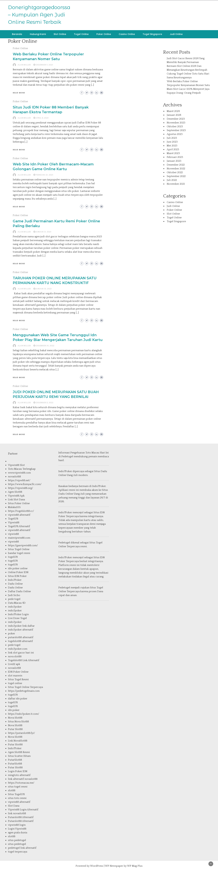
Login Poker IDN (17, 771)
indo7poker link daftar (21, 625)
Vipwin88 (13, 522)
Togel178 (13, 518)
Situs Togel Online (18, 549)
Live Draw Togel (17, 618)
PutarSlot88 (15, 759)
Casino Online (127, 34)
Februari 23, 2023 (44, 175)
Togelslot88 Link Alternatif (23, 660)
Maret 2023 (173, 153)
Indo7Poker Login (18, 614)
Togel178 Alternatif (19, 526)
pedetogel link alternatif (22, 847)
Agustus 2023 (175, 134)
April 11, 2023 (42, 118)
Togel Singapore (152, 34)
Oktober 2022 (175, 172)
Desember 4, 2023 (44, 65)
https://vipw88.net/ (19, 480)
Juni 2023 (172, 141)
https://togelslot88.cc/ (21, 511)
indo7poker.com (17, 648)
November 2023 (176, 122)
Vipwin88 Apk (16, 495)
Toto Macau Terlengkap (22, 468)
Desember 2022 (176, 164)
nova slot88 (15, 656)
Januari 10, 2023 (44, 289)
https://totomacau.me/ (21, 782)
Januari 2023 (174, 160)
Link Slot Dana (16, 499)
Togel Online (81, 34)
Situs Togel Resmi (18, 679)
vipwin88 (13, 534)
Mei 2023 (172, 145)
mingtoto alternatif (19, 775)
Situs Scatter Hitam (19, 756)
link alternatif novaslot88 (23, 779)
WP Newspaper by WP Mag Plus (124, 865)
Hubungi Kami (38, 34)
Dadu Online (15, 583)
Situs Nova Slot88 (18, 721)
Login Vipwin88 (17, 828)
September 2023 (176, 130)
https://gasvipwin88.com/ (23, 545)
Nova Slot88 (15, 717)
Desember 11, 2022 (44, 403)
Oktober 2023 (175, 126)
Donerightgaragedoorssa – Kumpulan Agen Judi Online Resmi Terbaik (39, 14)
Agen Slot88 (15, 491)
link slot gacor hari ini (21, 652)
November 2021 (176, 183)
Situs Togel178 (16, 794)
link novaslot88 (17, 813)
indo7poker (15, 606)
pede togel (14, 599)
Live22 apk (14, 664)
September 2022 (176, 176)
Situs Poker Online (19, 503)
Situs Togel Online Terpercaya (25, 687)
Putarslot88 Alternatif (21, 817)
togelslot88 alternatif (20, 641)
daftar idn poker (17, 698)
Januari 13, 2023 (43, 232)
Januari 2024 (174, 115)
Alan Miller (24, 65)
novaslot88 (14, 476)
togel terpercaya (17, 851)
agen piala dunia (17, 832)
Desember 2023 (176, 118)
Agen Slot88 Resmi (19, 752)
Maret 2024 (173, 111)
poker (11, 633)
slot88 (11, 790)
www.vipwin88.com (19, 472)
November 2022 (176, 168)
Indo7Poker (15, 579)
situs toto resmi (17, 798)
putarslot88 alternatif (20, 637)
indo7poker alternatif (20, 629)
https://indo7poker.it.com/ (23, 713)
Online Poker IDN (18, 572)
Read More (19, 93)
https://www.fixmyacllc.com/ (24, 484)
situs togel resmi (17, 786)
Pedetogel (67, 456)
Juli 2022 (172, 180)
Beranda (17, 34)
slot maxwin (15, 675)
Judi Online (176, 34)
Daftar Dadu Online (19, 591)
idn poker (13, 710)
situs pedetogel (17, 840)
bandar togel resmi (19, 553)
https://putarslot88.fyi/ (21, 733)
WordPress (96, 865)
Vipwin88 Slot (16, 465)
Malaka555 (14, 507)
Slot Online (60, 34)
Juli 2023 (172, 138)
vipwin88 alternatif (19, 514)
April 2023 (173, 149)
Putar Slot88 (15, 729)
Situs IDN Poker (17, 576)
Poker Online (103, 34)
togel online (15, 683)
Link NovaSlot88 (17, 740)
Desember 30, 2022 (45, 346)
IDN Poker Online (18, 671)
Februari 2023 (175, 157)
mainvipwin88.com (19, 537)
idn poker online (17, 568)
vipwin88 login (17, 824)
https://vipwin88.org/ (20, 488)
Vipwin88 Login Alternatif (23, 809)
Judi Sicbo (14, 595)
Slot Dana (13, 805)
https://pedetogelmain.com (24, 690)
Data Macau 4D (17, 602)
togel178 (13, 557)
